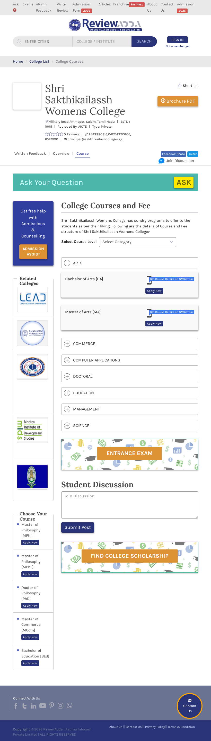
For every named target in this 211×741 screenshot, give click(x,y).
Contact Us (167, 7)
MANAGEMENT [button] (86, 409)
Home (18, 61)
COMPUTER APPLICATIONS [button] (96, 360)
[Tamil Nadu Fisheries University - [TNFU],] (33, 480)
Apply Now (30, 542)
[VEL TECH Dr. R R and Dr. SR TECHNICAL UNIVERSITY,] (33, 381)
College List (39, 61)
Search (144, 41)
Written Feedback (30, 153)
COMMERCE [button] (84, 343)
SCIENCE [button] (81, 425)
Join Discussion (179, 160)
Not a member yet (178, 46)
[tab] (129, 263)
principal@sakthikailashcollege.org (94, 139)
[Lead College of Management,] (33, 299)
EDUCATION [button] (83, 392)
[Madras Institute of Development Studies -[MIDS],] (33, 436)
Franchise (128, 4)
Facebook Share (173, 154)
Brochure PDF (180, 101)
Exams (27, 4)
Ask (16, 4)
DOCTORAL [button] (82, 376)
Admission (185, 7)
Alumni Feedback (43, 7)
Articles (105, 4)
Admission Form (81, 7)
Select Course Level (79, 241)
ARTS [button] (78, 262)
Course (82, 153)
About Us (152, 7)
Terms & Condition (181, 727)
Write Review (62, 7)
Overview (61, 153)
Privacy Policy (155, 727)
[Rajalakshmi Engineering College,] (33, 333)
